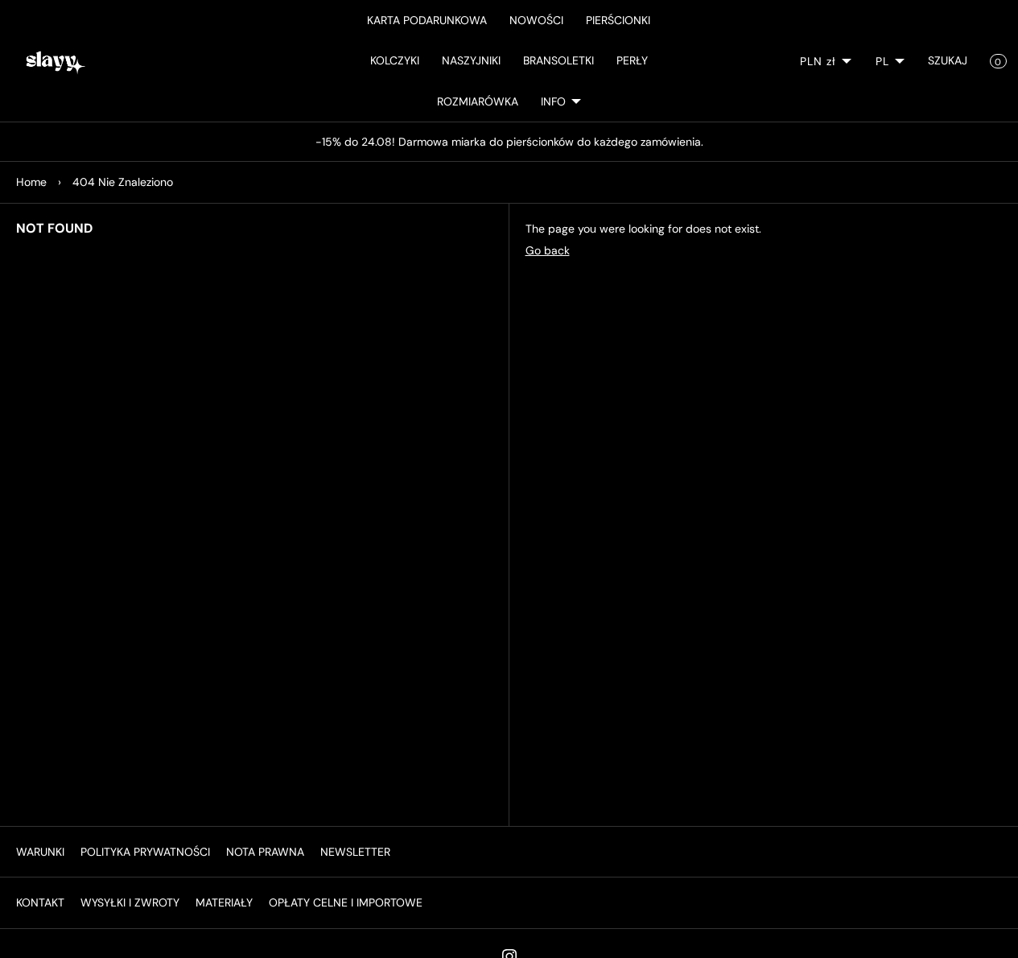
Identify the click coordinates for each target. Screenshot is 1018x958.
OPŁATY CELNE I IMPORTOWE (345, 902)
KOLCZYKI (394, 60)
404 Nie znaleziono (122, 182)
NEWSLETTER (355, 851)
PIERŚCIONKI (618, 20)
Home (31, 182)
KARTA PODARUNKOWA (427, 20)
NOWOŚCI (536, 20)
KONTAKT (40, 902)
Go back (547, 250)
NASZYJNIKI (471, 60)
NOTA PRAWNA (265, 851)
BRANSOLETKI (558, 60)
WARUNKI (40, 851)
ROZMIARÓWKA (477, 101)
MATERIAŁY (224, 902)
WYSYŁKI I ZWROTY (129, 902)
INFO (553, 101)
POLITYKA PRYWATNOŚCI (145, 851)
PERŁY (632, 60)
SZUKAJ (947, 60)
